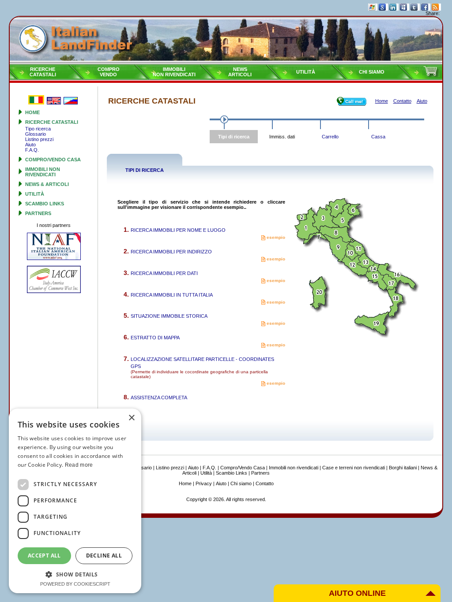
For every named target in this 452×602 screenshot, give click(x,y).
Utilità (305, 71)
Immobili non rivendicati (42, 172)
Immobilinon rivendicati (174, 72)
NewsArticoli (240, 72)
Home (32, 112)
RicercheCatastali (43, 72)
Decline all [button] (104, 555)
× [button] (131, 418)
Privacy (204, 483)
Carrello (330, 136)
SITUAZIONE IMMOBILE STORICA (169, 316)
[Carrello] (431, 75)
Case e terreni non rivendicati (353, 467)
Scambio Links (44, 203)
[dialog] (75, 501)
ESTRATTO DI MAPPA (155, 337)
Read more (79, 465)
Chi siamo (371, 71)
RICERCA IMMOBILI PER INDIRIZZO (171, 251)
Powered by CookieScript (75, 584)
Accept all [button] (44, 555)
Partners (38, 213)
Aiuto (30, 144)
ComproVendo (109, 72)
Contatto (265, 483)
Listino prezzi (39, 139)
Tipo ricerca (38, 128)
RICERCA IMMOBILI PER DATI (164, 273)
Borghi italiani (403, 467)
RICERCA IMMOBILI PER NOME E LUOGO (178, 230)
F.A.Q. (32, 149)
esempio (275, 237)
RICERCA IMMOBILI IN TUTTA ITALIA (172, 294)
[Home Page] (226, 40)
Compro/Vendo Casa (53, 159)
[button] (75, 574)
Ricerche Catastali (51, 122)
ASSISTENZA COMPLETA (159, 397)
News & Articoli (47, 184)
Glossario (35, 134)
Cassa (378, 136)
